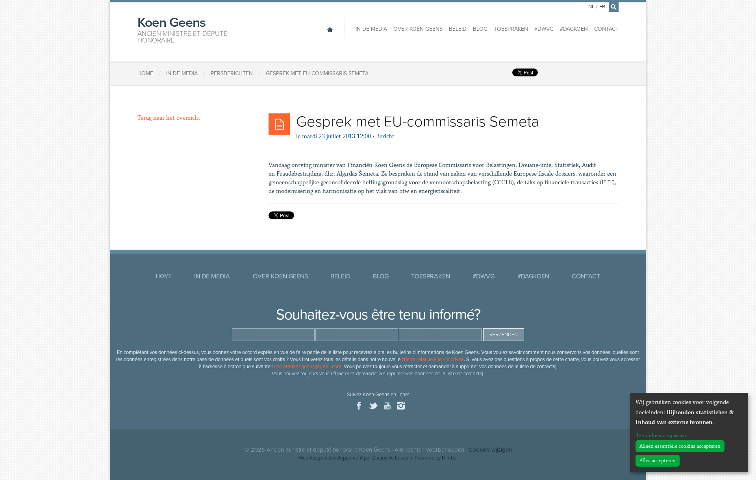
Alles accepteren (657, 460)
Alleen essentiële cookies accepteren (680, 446)
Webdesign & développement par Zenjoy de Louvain (355, 458)
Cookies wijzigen (490, 449)
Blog (480, 29)
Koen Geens (182, 29)
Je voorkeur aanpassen (661, 435)
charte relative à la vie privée (433, 359)
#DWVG (544, 29)
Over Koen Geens (418, 29)
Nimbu (449, 458)
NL (591, 7)
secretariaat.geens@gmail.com (307, 366)
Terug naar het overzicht (168, 118)
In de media (371, 29)
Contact (606, 29)
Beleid (458, 29)
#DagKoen (574, 29)
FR (602, 7)
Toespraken (511, 29)
